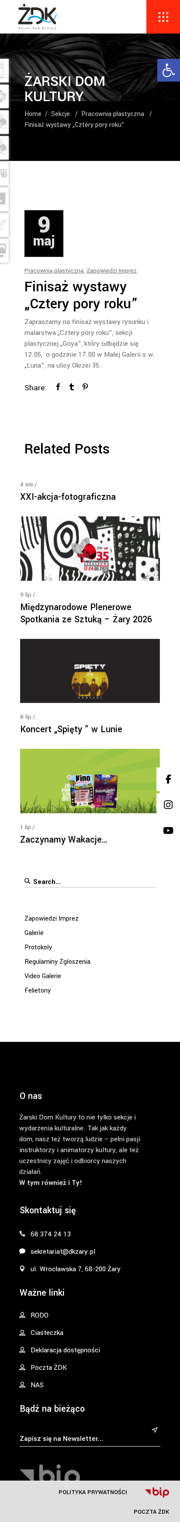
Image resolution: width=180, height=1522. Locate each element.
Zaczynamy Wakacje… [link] (64, 839)
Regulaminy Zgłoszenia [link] (57, 961)
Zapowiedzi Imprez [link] (112, 270)
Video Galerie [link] (42, 976)
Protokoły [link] (38, 947)
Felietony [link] (37, 990)
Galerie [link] (34, 933)
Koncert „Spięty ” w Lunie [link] (71, 729)
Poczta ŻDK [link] (151, 1512)
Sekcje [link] (60, 114)
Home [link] (33, 114)
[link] (168, 70)
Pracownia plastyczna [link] (112, 114)
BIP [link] (157, 1492)
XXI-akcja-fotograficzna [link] (68, 497)
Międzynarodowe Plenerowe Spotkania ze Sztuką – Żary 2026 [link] (86, 613)
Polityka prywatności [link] (93, 1492)
